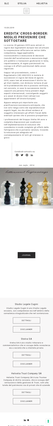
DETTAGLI (26, 320)
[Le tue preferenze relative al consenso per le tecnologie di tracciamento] (48, 421)
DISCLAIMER (26, 329)
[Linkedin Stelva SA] (25, 420)
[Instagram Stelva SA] (28, 420)
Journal (26, 255)
